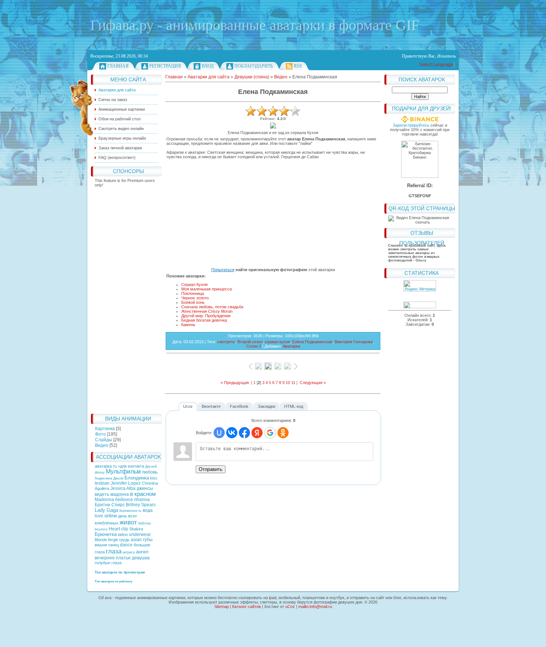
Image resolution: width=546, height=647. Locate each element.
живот (128, 522)
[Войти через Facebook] (244, 432)
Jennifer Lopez (126, 483)
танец (113, 545)
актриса (129, 552)
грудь (124, 539)
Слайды (103, 439)
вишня (101, 545)
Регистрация (165, 66)
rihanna (142, 499)
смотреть (226, 341)
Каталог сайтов (246, 606)
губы (148, 539)
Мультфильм (123, 471)
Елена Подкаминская (312, 341)
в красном (143, 494)
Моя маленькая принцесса (206, 289)
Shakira (136, 529)
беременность (130, 511)
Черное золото (195, 298)
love (99, 515)
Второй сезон (250, 341)
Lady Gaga (106, 510)
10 (288, 382)
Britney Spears (141, 504)
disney (100, 472)
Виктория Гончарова (354, 341)
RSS (298, 66)
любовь (149, 472)
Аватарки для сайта (209, 76)
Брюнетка (106, 534)
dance (126, 544)
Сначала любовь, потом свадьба (212, 307)
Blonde (101, 539)
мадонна (119, 494)
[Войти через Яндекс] (257, 432)
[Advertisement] (126, 298)
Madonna (104, 499)
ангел (142, 552)
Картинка (105, 428)
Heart (114, 528)
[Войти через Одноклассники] (283, 432)
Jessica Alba (123, 488)
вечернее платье (113, 557)
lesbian (102, 483)
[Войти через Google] (270, 433)
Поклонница (192, 293)
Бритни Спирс (110, 504)
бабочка (144, 523)
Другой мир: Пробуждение (206, 315)
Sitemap (221, 606)
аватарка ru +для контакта (120, 466)
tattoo (123, 534)
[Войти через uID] (219, 432)
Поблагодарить (253, 66)
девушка (141, 557)
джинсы (145, 488)
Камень (188, 324)
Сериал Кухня (194, 284)
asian (136, 539)
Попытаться (222, 269)
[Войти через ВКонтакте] (231, 432)
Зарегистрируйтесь (411, 125)
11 (293, 382)
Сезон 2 (253, 346)
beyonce (101, 529)
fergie (113, 539)
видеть (102, 494)
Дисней (151, 466)
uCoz (290, 606)
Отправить (210, 469)
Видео (101, 445)
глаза (113, 551)
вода (148, 510)
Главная (118, 66)
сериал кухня (277, 341)
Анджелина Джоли (109, 478)
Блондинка (136, 478)
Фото (100, 434)
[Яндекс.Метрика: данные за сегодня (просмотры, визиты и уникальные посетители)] (419, 286)
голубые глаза (108, 562)
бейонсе (124, 499)
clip (124, 528)
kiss (153, 478)
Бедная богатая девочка (204, 320)
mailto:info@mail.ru (315, 606)
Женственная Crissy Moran (207, 311)
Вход (208, 66)
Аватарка (291, 346)
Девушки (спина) (251, 76)
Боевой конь (193, 302)
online (110, 515)
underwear (140, 534)
